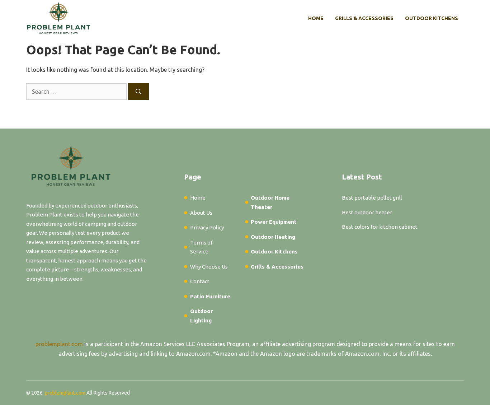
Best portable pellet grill (372, 198)
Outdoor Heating (273, 237)
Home (316, 18)
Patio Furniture (210, 296)
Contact (199, 281)
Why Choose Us (209, 267)
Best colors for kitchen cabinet (380, 227)
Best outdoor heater (367, 212)
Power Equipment (274, 222)
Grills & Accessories (364, 18)
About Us (201, 213)
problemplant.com (59, 344)
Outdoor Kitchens (431, 18)
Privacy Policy (207, 227)
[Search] (138, 91)
